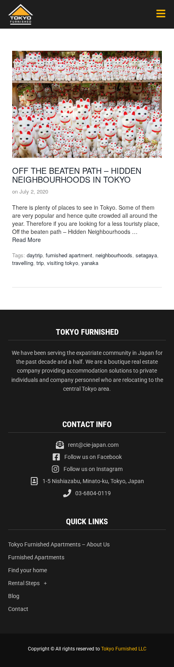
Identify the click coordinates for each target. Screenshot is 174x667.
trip (40, 263)
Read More (26, 240)
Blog (13, 596)
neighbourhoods (113, 255)
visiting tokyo (62, 263)
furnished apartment (69, 255)
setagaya (146, 255)
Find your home (27, 570)
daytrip (34, 255)
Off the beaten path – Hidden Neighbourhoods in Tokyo (76, 175)
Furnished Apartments (36, 557)
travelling (22, 263)
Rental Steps (24, 583)
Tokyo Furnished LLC (123, 649)
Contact (18, 609)
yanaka (89, 263)
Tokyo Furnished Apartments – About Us (59, 544)
